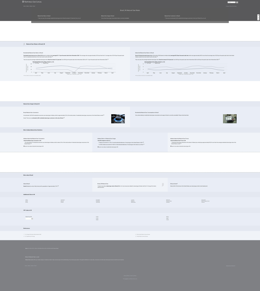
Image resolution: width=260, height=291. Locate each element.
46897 (167, 218)
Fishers (62, 202)
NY (45, 248)
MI (42, 248)
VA (47, 248)
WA (49, 248)
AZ (28, 248)
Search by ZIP (29, 216)
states (125, 275)
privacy (135, 275)
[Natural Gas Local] (23, 1)
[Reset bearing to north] (258, 19)
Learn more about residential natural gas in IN (108, 147)
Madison (133, 201)
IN (38, 248)
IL (37, 248)
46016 (167, 216)
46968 (97, 219)
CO (32, 248)
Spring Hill (203, 199)
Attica (27, 199)
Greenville (98, 201)
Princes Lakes (169, 201)
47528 (167, 219)
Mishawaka (133, 202)
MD (40, 248)
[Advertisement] (130, 31)
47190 (97, 216)
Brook (27, 202)
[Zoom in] (258, 15)
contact (131, 275)
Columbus (63, 199)
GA (35, 248)
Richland (168, 202)
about (128, 275)
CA (30, 248)
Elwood (62, 201)
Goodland (98, 199)
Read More (61, 19)
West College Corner (205, 201)
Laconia (132, 199)
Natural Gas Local (33, 1)
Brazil (27, 201)
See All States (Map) (54, 248)
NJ (43, 248)
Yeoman (203, 202)
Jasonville (98, 202)
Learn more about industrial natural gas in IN (34, 146)
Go (237, 2)
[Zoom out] (258, 17)
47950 (97, 218)
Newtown (168, 199)
